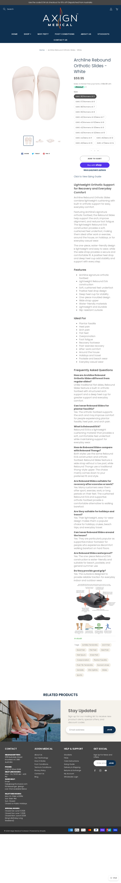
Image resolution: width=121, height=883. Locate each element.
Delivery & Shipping (72, 767)
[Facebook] (95, 771)
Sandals (80, 670)
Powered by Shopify (37, 831)
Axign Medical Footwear (19, 831)
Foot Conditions (64, 34)
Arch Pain (106, 645)
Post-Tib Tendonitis (85, 665)
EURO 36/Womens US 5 (85, 96)
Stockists (103, 34)
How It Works (40, 761)
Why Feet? (43, 34)
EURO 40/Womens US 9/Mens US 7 (90, 117)
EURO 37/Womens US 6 (85, 101)
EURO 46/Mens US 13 (84, 143)
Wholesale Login (71, 777)
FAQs (66, 758)
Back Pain (81, 650)
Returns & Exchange (72, 770)
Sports (79, 675)
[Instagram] (100, 771)
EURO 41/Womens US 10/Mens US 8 (90, 122)
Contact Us (60, 40)
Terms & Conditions (43, 767)
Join (109, 730)
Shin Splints (93, 670)
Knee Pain (94, 655)
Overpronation (83, 660)
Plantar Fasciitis (100, 660)
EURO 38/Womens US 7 (85, 107)
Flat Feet (93, 650)
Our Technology (41, 758)
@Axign (21, 786)
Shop (27, 34)
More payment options (95, 170)
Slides (104, 670)
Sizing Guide (69, 764)
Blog (36, 777)
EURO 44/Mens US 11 (84, 138)
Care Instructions (71, 761)
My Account (69, 773)
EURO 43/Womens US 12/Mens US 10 (90, 133)
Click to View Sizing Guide (87, 176)
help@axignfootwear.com (16, 784)
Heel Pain (105, 650)
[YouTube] (106, 771)
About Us (86, 34)
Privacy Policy (40, 770)
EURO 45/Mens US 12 (105, 138)
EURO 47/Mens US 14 (105, 143)
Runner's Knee (103, 665)
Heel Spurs (81, 655)
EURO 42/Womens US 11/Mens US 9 (90, 127)
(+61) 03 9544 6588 (13, 769)
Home (14, 34)
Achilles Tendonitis (90, 645)
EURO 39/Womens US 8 (85, 112)
